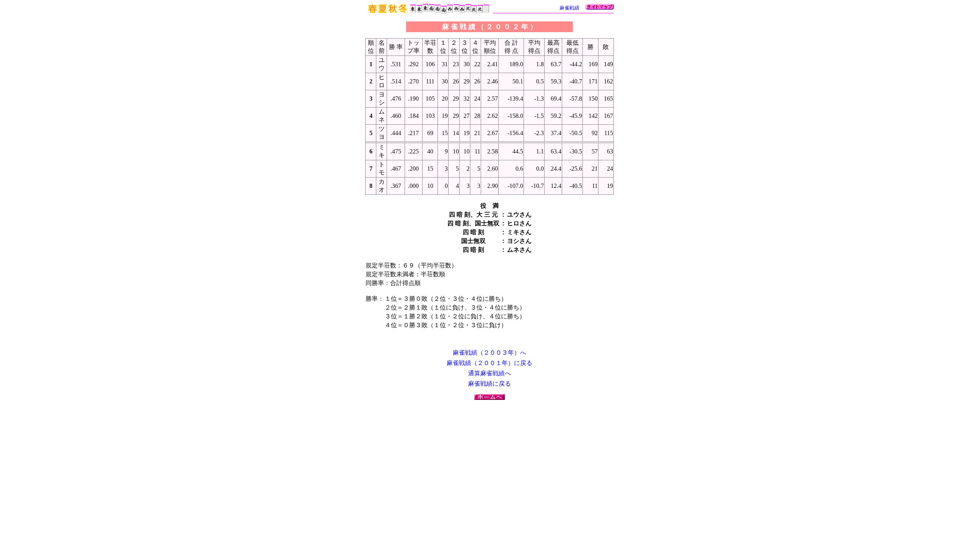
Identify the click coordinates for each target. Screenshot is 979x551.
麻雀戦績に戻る (489, 383)
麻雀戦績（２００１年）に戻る (489, 363)
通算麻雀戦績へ (489, 373)
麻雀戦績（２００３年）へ (489, 352)
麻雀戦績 (569, 8)
